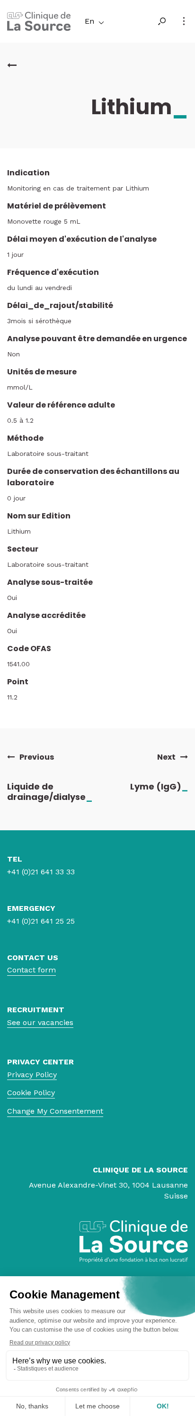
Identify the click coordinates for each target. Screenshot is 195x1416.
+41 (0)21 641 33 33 (41, 871)
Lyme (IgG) (159, 786)
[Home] (39, 28)
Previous (36, 757)
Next (166, 757)
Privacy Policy (32, 1074)
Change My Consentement (55, 1111)
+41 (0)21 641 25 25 (41, 921)
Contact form (31, 969)
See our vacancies (40, 1022)
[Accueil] (12, 65)
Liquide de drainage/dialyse (49, 792)
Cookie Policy (31, 1092)
